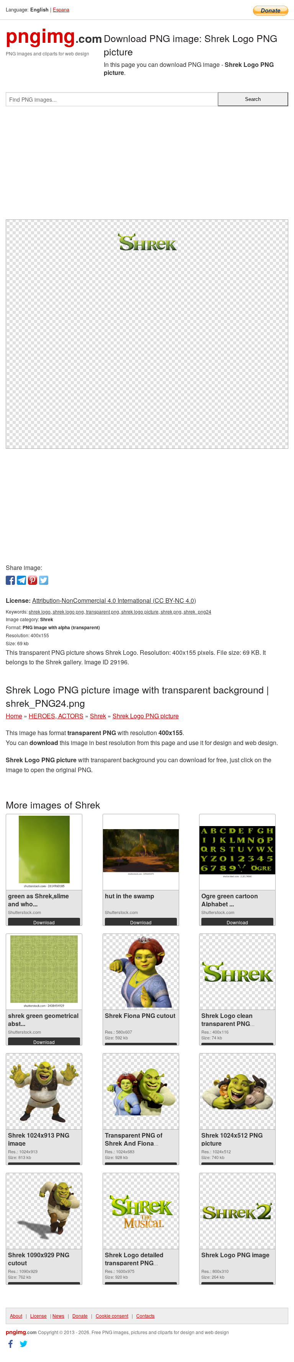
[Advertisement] (147, 165)
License (38, 1315)
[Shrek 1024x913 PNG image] (44, 1091)
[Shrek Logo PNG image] (237, 1211)
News (58, 1315)
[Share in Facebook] (10, 580)
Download (44, 922)
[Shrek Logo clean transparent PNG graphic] (237, 972)
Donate (80, 1315)
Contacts (145, 1315)
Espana (61, 9)
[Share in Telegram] (21, 580)
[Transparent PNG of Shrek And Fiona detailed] (141, 1091)
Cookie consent (112, 1315)
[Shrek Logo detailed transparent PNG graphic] (141, 1211)
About (16, 1315)
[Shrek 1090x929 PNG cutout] (44, 1211)
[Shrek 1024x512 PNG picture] (237, 1091)
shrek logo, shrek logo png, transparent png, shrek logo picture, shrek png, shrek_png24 (120, 611)
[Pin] (32, 580)
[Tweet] (43, 580)
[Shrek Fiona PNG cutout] (140, 971)
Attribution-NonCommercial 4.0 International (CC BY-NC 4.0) (114, 600)
